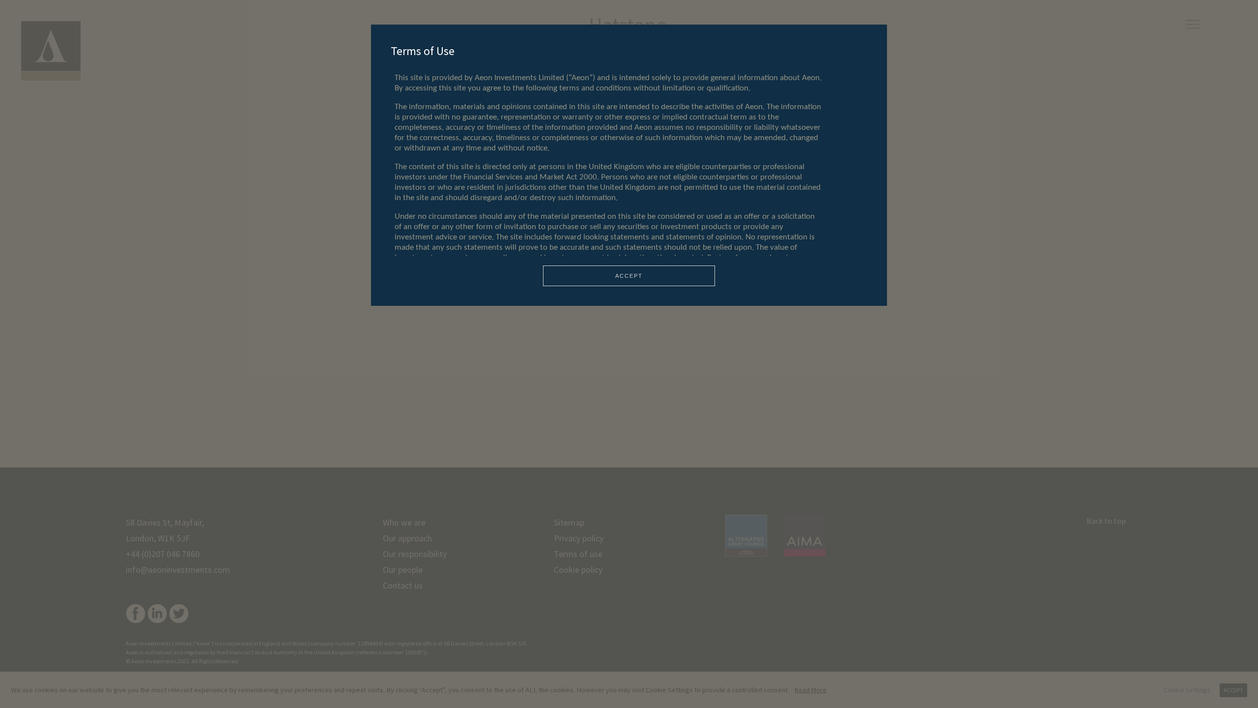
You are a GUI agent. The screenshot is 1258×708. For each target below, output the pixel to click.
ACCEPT (629, 276)
